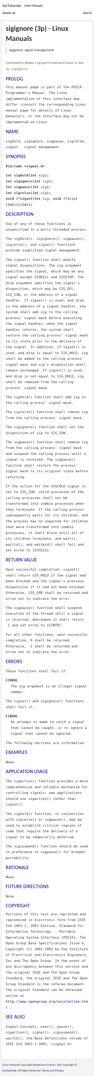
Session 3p (8, 13)
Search (87, 13)
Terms (45, 1070)
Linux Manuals (33, 6)
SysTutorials (11, 6)
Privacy (59, 1070)
